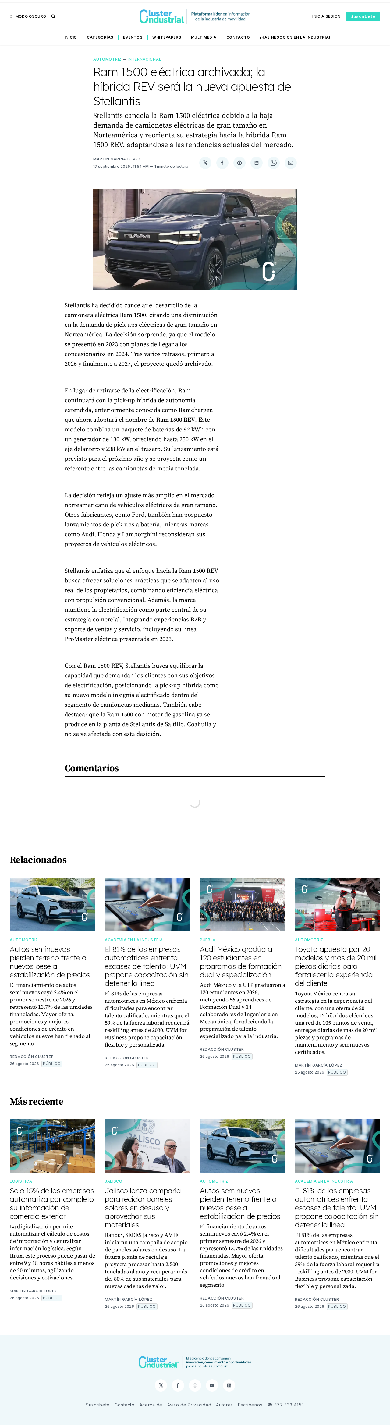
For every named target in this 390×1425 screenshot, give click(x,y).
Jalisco (113, 1181)
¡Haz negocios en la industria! (295, 37)
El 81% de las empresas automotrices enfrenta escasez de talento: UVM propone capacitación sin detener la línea (146, 966)
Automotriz (107, 59)
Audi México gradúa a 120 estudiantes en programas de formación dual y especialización (241, 962)
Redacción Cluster (32, 1056)
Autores (224, 1404)
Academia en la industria (134, 940)
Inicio (71, 37)
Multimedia (204, 37)
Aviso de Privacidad (189, 1404)
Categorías (100, 37)
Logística (21, 1181)
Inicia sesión (326, 16)
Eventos (133, 37)
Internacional (144, 59)
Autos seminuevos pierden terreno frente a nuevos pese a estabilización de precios (50, 962)
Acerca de (151, 1404)
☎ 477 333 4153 (285, 1404)
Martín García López (116, 159)
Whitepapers (166, 37)
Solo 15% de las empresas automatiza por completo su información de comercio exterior (52, 1203)
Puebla (208, 940)
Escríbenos (250, 1404)
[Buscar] (53, 16)
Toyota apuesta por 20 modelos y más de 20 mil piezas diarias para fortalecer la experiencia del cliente (336, 966)
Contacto (238, 37)
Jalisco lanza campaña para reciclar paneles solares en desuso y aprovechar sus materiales (143, 1207)
